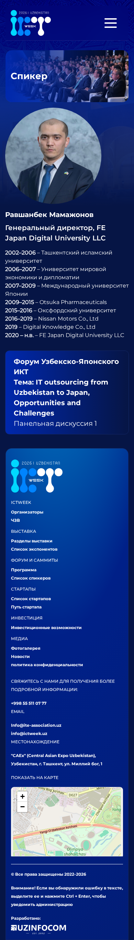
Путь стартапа (26, 606)
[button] (22, 796)
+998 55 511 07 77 (28, 703)
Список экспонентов (34, 549)
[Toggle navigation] (110, 23)
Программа (23, 569)
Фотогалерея (26, 648)
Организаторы (27, 512)
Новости (20, 656)
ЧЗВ (15, 520)
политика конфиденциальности (47, 664)
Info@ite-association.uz (36, 725)
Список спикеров (31, 578)
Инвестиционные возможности (46, 627)
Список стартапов (31, 598)
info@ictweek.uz (29, 733)
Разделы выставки (32, 540)
